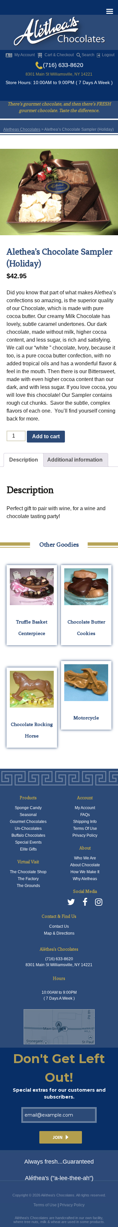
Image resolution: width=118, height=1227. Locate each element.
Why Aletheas (85, 878)
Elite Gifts (28, 849)
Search (88, 55)
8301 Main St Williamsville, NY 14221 (59, 74)
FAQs (85, 814)
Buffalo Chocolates (28, 835)
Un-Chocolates (28, 828)
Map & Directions (59, 933)
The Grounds (28, 885)
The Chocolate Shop (28, 872)
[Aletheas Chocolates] (59, 32)
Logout (107, 55)
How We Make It (84, 872)
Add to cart (46, 436)
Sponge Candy (28, 808)
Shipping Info (85, 821)
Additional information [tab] (75, 460)
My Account (24, 55)
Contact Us (59, 926)
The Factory (28, 878)
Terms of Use (45, 1205)
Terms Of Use (85, 828)
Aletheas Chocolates (21, 129)
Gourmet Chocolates (28, 821)
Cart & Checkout (59, 55)
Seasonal (28, 814)
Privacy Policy (84, 835)
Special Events (28, 842)
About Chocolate (85, 865)
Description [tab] (23, 460)
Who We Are (85, 858)
